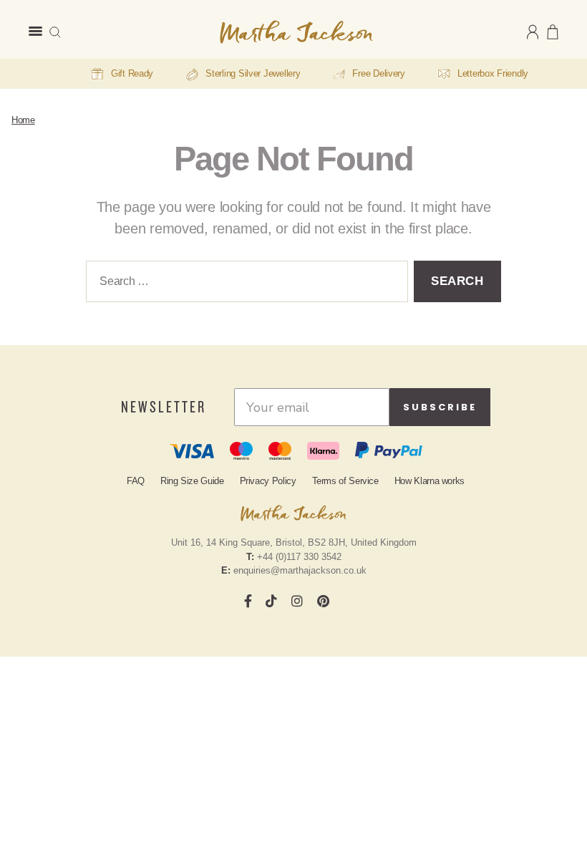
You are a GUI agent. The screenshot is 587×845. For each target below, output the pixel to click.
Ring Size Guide (192, 480)
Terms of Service (345, 480)
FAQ (136, 480)
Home (23, 120)
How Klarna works (429, 480)
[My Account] (532, 31)
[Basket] (552, 31)
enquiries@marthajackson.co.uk (300, 570)
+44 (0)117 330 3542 (299, 556)
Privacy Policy (268, 480)
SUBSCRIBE (440, 407)
